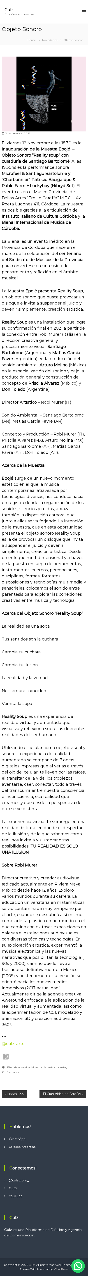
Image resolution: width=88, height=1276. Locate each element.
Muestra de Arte (55, 1067)
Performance (11, 1072)
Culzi (10, 9)
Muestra (36, 1067)
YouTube (16, 1196)
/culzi (13, 1188)
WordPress (61, 1269)
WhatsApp (17, 1139)
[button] (78, 1266)
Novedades (49, 40)
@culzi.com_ (19, 1180)
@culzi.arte (13, 1043)
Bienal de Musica (18, 1067)
